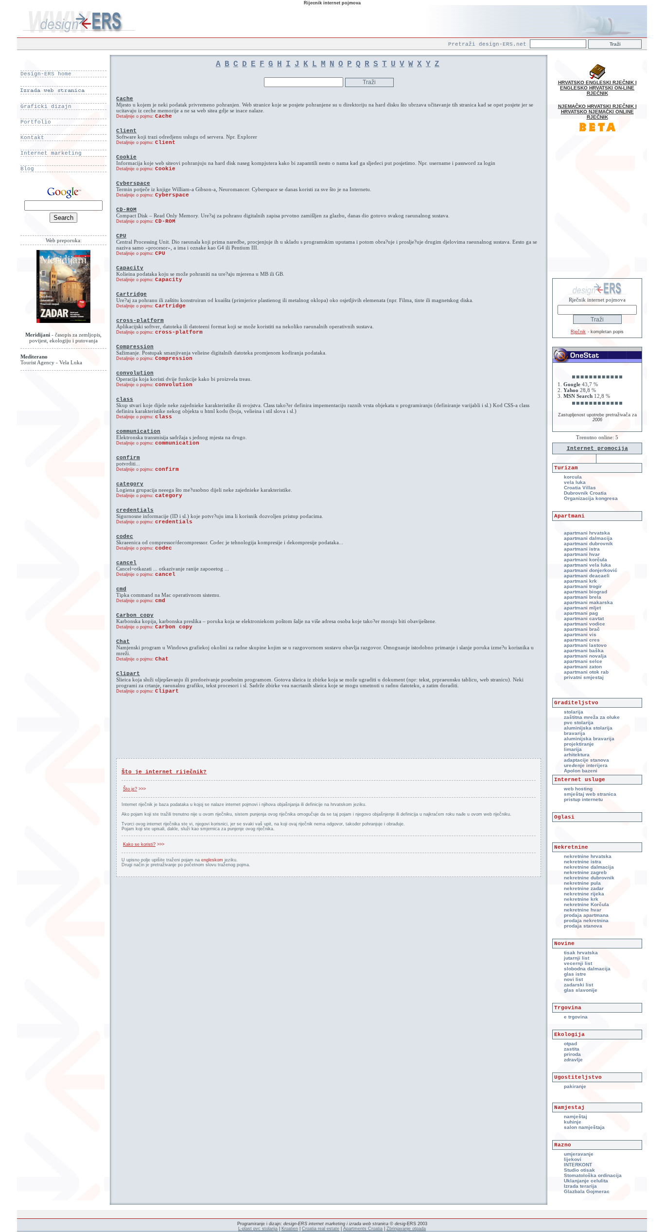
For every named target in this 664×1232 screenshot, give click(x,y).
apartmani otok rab (586, 672)
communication (177, 443)
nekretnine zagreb (585, 872)
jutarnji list (576, 958)
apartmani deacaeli (587, 575)
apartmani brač (582, 629)
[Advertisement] (328, 735)
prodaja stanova (583, 925)
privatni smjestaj (584, 677)
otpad (570, 1043)
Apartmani (569, 516)
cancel (165, 574)
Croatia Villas (580, 487)
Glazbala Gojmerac (587, 1191)
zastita (571, 1049)
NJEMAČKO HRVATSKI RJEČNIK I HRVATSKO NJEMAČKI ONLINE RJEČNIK (597, 112)
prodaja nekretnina (586, 920)
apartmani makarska (588, 602)
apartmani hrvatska (587, 533)
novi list (573, 979)
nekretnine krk (581, 899)
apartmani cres (582, 640)
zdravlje (573, 1059)
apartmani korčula (585, 559)
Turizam (566, 468)
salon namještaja (584, 1127)
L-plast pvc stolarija (258, 1228)
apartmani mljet (582, 607)
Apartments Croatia (363, 1228)
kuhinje (572, 1122)
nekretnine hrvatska (588, 856)
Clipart (167, 691)
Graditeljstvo (576, 703)
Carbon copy (173, 627)
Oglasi (564, 817)
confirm (167, 469)
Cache (163, 116)
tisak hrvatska (581, 952)
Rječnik (578, 331)
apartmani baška (584, 650)
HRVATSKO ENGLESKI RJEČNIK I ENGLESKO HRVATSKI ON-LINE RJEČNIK (597, 88)
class (163, 417)
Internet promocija (597, 448)
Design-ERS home (45, 74)
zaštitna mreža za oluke (592, 717)
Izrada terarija (580, 1186)
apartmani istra (582, 549)
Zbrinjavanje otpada (406, 1228)
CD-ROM (165, 221)
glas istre (575, 974)
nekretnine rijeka (584, 893)
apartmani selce (583, 661)
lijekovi (572, 1159)
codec (163, 548)
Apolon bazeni (580, 770)
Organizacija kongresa (591, 498)
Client (165, 142)
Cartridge (170, 306)
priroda (572, 1054)
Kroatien (289, 1228)
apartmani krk (580, 581)
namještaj (575, 1116)
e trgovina (576, 1016)
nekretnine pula (582, 883)
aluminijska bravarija (589, 738)
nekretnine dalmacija (589, 867)
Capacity (168, 280)
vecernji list (578, 963)
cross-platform (179, 332)
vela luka (575, 482)
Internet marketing (51, 153)
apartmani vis (580, 634)
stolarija (573, 711)
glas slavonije (580, 990)
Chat (162, 659)
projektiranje (579, 744)
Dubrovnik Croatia (585, 493)
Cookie (165, 169)
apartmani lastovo (585, 645)
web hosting (578, 788)
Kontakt (32, 138)
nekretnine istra (582, 861)
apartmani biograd (585, 591)
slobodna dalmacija (587, 968)
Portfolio (35, 122)
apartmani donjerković (590, 570)
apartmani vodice (584, 623)
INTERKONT (578, 1164)
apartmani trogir (583, 586)
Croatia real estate (320, 1228)
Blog (27, 169)
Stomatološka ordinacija (593, 1175)
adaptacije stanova (586, 760)
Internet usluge (579, 780)
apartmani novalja (585, 656)
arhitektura (577, 754)
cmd (160, 601)
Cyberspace (172, 195)
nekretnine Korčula (586, 904)
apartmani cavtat (584, 618)
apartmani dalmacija (588, 538)
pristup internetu (583, 799)
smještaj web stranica (590, 794)
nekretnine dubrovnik (589, 877)
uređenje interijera (586, 765)
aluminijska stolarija (588, 728)
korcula (573, 477)
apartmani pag (581, 613)
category (168, 496)
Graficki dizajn (45, 106)
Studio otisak (579, 1170)
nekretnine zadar (584, 888)
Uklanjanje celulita (586, 1180)
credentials (173, 522)
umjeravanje (579, 1154)
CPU (160, 253)
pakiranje (575, 1086)
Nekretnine (571, 847)
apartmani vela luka (587, 565)
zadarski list (578, 984)
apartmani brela (582, 597)
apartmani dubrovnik (588, 543)
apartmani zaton (583, 666)
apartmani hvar (582, 554)
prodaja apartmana (586, 915)
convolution (173, 385)
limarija (573, 749)
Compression (173, 358)
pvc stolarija (579, 722)
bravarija (574, 733)
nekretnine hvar (582, 909)
